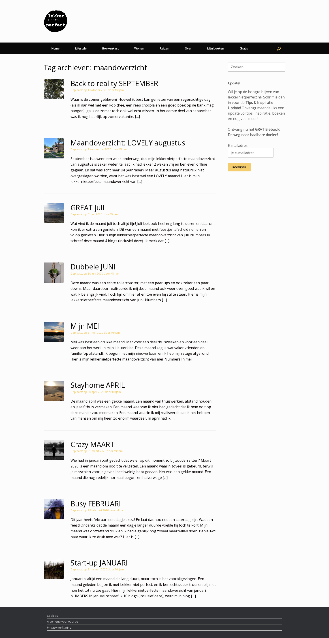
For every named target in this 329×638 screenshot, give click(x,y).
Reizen (164, 48)
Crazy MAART (92, 444)
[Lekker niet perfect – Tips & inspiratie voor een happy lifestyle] (56, 21)
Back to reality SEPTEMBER (114, 83)
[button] (278, 48)
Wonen (139, 48)
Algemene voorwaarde (62, 621)
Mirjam (119, 90)
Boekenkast (110, 48)
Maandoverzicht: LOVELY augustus (127, 142)
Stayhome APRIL (97, 385)
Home (55, 48)
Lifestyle (81, 48)
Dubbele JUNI (92, 266)
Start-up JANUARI (99, 563)
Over (188, 48)
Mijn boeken (215, 48)
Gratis (244, 48)
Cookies (52, 616)
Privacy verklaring (59, 627)
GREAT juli (87, 207)
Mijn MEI (84, 326)
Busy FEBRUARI (95, 503)
